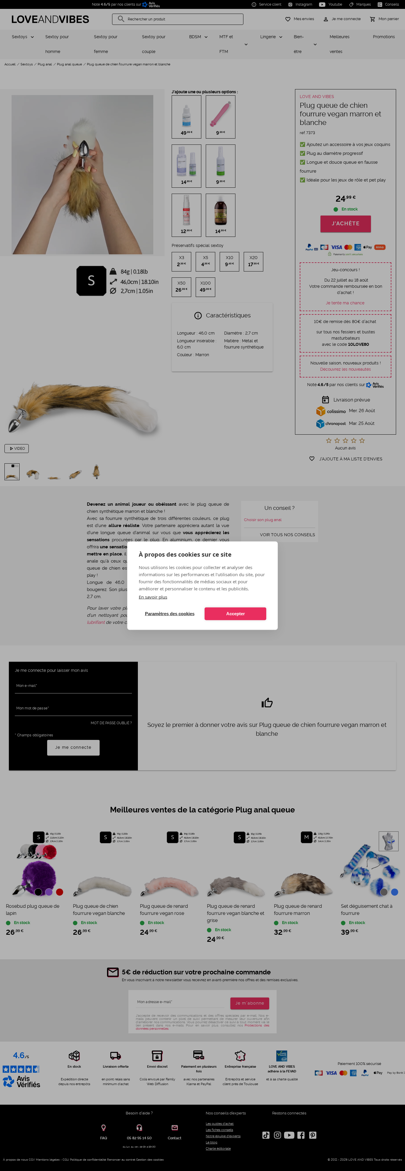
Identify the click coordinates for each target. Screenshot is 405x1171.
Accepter (235, 613)
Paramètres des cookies (169, 613)
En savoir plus (153, 597)
